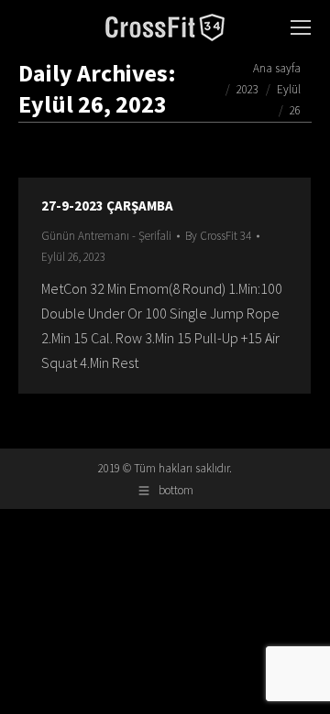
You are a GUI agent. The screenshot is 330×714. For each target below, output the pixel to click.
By (218, 235)
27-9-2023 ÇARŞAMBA (107, 205)
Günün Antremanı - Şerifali (106, 235)
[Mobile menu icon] (301, 27)
